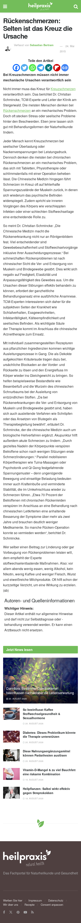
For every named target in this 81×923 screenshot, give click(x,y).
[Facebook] (16, 67)
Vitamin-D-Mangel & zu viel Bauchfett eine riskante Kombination (49, 772)
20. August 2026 (17, 698)
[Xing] (48, 67)
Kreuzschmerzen (63, 88)
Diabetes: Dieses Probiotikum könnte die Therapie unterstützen (49, 734)
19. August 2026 (34, 779)
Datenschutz (55, 900)
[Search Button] (76, 6)
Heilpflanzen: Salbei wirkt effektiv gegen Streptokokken (46, 791)
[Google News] (65, 67)
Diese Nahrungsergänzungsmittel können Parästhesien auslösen (46, 753)
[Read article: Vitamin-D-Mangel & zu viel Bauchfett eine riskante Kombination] (11, 774)
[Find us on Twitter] (10, 912)
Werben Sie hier (12, 900)
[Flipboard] (56, 67)
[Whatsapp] (32, 67)
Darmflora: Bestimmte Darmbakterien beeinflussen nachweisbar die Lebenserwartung (40, 690)
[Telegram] (40, 67)
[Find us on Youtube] (25, 912)
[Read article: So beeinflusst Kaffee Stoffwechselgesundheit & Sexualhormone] (11, 714)
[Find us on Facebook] (4, 912)
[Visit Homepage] (40, 6)
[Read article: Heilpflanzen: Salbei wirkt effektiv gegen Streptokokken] (11, 793)
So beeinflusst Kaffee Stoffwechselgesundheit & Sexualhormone (41, 713)
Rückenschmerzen (17, 110)
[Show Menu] (5, 6)
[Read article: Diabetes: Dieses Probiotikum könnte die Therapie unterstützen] (11, 737)
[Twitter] (24, 67)
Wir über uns (10, 905)
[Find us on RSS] (32, 912)
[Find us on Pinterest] (18, 912)
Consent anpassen (52, 905)
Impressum (35, 900)
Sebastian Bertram (42, 45)
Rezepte (29, 905)
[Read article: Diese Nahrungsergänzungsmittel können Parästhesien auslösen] (11, 755)
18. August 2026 (34, 798)
